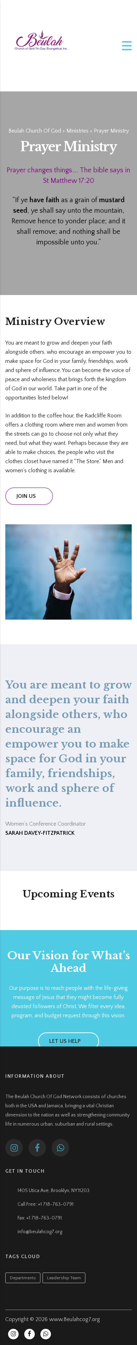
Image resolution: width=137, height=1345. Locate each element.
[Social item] (14, 1148)
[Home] (40, 45)
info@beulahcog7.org (40, 1232)
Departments (23, 1277)
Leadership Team (64, 1277)
